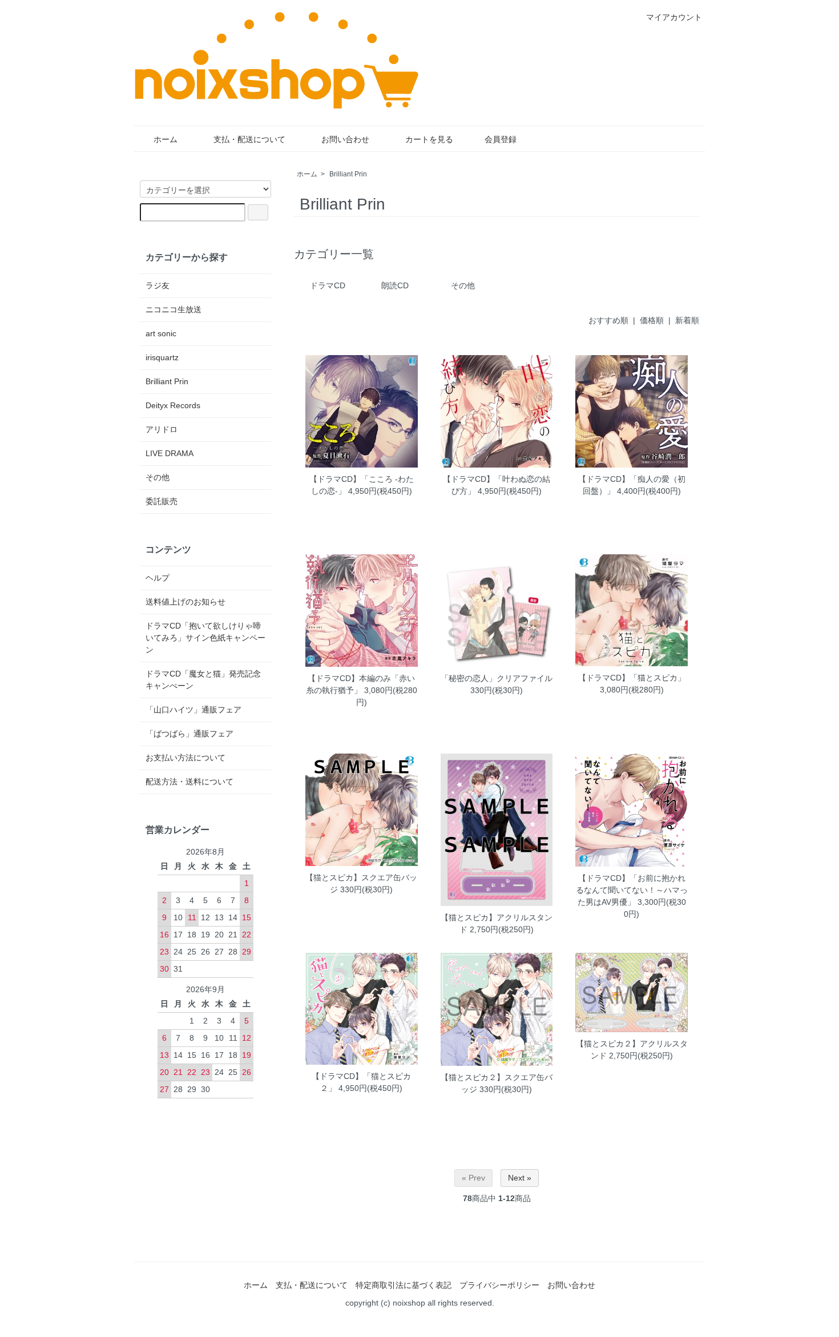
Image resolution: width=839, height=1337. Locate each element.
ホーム (166, 139)
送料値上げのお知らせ (185, 601)
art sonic (161, 333)
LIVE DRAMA (169, 453)
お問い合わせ (345, 139)
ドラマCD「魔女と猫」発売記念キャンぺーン (203, 679)
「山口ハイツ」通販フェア (193, 709)
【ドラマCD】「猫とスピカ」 (631, 677)
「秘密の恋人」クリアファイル (496, 678)
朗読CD (395, 285)
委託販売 (162, 501)
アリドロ (162, 429)
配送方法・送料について (189, 781)
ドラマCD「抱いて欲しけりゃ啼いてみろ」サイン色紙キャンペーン (205, 637)
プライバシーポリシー (499, 1285)
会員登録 (501, 139)
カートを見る (429, 139)
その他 (463, 285)
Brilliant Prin (348, 174)
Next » (519, 1177)
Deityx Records (173, 405)
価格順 (652, 320)
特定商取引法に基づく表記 (403, 1285)
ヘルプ (158, 577)
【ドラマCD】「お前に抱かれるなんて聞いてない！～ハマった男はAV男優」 (632, 890)
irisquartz (162, 357)
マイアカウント (674, 17)
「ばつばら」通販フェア (189, 733)
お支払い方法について (185, 757)
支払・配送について (249, 139)
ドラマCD (327, 285)
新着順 (687, 320)
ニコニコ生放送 (173, 309)
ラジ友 (158, 285)
